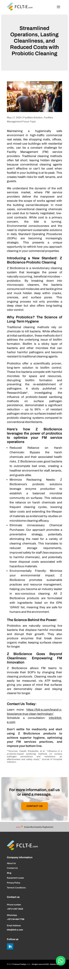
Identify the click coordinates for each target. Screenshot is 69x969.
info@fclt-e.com (15, 930)
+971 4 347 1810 (15, 909)
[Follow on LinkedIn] (10, 946)
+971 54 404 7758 (15, 919)
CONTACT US (34, 806)
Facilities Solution (32, 117)
